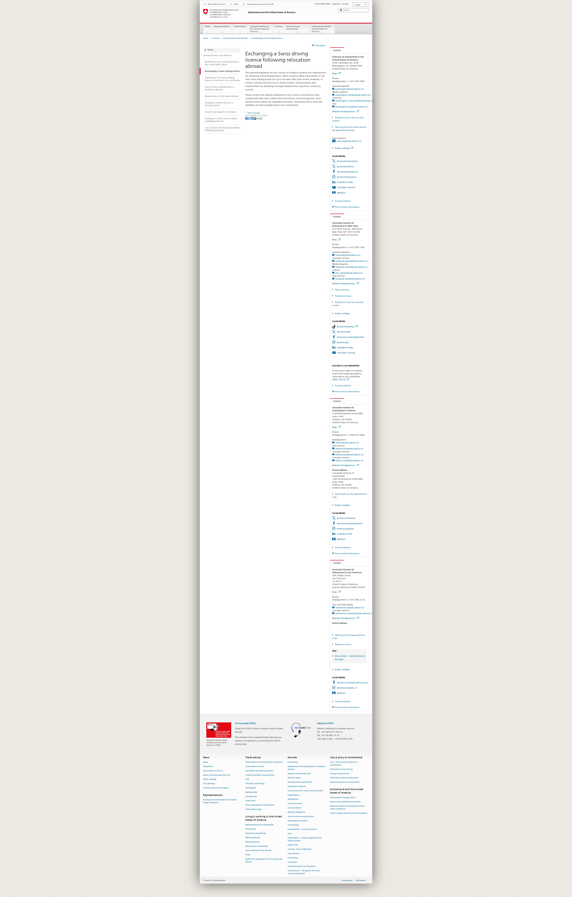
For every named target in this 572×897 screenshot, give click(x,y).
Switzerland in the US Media (216, 788)
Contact (335, 50)
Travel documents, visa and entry (259, 775)
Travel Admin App (253, 809)
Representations (222, 26)
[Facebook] (246, 118)
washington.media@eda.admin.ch (353, 94)
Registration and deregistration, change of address (307, 767)
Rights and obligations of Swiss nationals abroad (263, 860)
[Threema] (255, 118)
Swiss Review (293, 853)
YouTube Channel (346, 187)
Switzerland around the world (260, 4)
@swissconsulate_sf (347, 687)
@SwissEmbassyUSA (347, 161)
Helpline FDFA (325, 723)
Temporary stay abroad (255, 833)
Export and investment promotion (345, 802)
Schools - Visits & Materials (299, 849)
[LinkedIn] (252, 118)
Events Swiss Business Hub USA (216, 775)
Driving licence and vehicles (235, 38)
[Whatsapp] (258, 118)
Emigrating (250, 829)
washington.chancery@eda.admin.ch (354, 100)
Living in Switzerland (339, 773)
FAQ (247, 779)
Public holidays (342, 148)
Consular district (342, 201)
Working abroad (252, 837)
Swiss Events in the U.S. (213, 771)
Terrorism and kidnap (255, 783)
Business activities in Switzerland (344, 782)
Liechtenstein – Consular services (302, 829)
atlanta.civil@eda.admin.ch (349, 460)
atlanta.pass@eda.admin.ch (349, 454)
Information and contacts (341, 769)
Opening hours (342, 289)
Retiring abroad (252, 842)
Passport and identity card (299, 773)
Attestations (293, 799)
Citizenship (293, 762)
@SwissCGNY (344, 331)
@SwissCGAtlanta (346, 518)
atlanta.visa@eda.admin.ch (349, 448)
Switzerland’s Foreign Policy (342, 797)
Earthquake (250, 788)
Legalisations (293, 795)
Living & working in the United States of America (259, 28)
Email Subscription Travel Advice (259, 805)
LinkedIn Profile (345, 182)
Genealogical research (297, 821)
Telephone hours (342, 296)
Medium (341, 192)
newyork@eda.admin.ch (347, 255)
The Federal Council (216, 4)
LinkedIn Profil (344, 533)
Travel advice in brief (254, 766)
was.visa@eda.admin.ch (349, 141)
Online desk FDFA (245, 723)
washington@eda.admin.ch (349, 89)
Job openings (209, 783)
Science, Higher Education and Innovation (348, 813)
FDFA (236, 4)
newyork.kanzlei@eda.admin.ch (351, 261)
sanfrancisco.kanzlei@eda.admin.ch (353, 613)
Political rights (294, 778)
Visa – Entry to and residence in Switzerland (344, 763)
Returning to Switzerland (256, 846)
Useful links (293, 845)
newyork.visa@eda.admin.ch (350, 278)
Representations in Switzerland (259, 825)
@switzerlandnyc (346, 326)
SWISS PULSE (339, 379)
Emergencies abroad (297, 786)
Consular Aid (251, 796)
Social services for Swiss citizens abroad (305, 791)
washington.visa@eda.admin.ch (351, 106)
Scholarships (293, 825)
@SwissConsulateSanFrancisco (352, 682)
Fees (290, 833)
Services (279, 26)
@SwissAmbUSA (345, 166)
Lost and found (294, 808)
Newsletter (208, 766)
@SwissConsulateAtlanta (350, 523)
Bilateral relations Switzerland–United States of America (347, 807)
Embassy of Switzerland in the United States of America (219, 801)
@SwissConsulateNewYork (350, 337)
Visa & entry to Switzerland (293, 27)
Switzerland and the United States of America (321, 28)
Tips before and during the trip (259, 771)
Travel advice (240, 26)
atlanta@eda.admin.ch (347, 442)
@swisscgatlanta (345, 528)
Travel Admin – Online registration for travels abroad (305, 839)
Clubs (247, 855)
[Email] (260, 118)
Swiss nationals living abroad (258, 850)
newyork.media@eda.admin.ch (351, 267)
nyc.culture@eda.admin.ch (349, 273)
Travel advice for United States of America (264, 762)
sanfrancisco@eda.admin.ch (349, 607)
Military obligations (296, 812)
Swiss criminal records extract (301, 816)
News (207, 26)
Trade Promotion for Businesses (302, 866)
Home (205, 38)
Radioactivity (251, 792)
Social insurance (295, 803)
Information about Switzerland (344, 778)
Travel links (250, 801)
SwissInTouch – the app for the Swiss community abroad (304, 872)
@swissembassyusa (346, 177)
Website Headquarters (344, 111)
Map (334, 73)
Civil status (292, 862)
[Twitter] (249, 118)
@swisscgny (343, 342)
